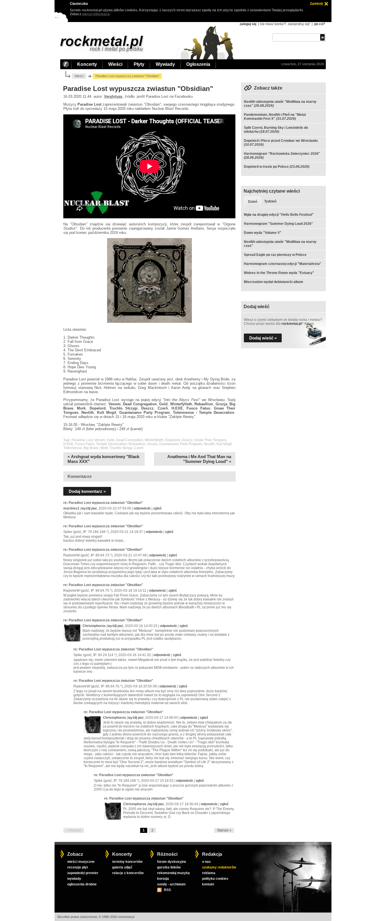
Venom (99, 440)
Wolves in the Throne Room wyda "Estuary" (279, 273)
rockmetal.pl (291, 324)
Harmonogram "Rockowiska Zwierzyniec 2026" (282, 154)
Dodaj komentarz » (87, 491)
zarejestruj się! (299, 24)
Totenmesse (72, 448)
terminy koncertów (127, 862)
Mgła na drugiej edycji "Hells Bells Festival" (279, 215)
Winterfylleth (154, 440)
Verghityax (113, 96)
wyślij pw (88, 508)
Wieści (115, 64)
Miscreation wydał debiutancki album (273, 282)
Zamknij (316, 4)
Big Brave (91, 448)
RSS (167, 890)
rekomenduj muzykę (173, 873)
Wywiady (165, 64)
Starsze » (224, 830)
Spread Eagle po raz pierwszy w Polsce (275, 255)
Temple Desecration (111, 444)
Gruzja (152, 444)
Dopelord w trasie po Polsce (266, 167)
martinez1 (71, 508)
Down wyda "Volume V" (262, 233)
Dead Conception (129, 440)
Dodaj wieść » (263, 338)
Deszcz (187, 440)
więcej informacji (95, 14)
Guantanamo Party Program (180, 444)
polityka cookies (215, 879)
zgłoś (157, 508)
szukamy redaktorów (219, 867)
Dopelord (172, 440)
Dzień (252, 202)
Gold (110, 440)
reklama (208, 873)
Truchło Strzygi (121, 448)
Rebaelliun (137, 444)
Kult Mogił (224, 444)
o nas (206, 862)
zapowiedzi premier (82, 873)
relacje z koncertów (128, 873)
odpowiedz (142, 508)
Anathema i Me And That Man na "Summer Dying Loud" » (199, 459)
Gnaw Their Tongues (210, 440)
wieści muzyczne (81, 862)
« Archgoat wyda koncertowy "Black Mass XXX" (103, 459)
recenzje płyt (77, 867)
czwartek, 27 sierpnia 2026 (302, 64)
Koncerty (87, 64)
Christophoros (94, 626)
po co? (319, 24)
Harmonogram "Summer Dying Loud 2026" (278, 224)
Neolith (209, 444)
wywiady (74, 879)
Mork (104, 448)
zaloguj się (248, 24)
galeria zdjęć (122, 867)
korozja (163, 879)
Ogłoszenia (198, 64)
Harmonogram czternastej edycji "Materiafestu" (282, 264)
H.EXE (68, 444)
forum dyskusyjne (171, 862)
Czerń (139, 448)
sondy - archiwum (171, 884)
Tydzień (270, 201)
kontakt (208, 884)
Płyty (139, 64)
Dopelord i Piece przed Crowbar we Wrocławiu (281, 141)
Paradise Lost (82, 440)
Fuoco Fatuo (84, 444)
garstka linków (169, 867)
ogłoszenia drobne (82, 884)
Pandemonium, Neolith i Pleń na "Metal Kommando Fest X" (275, 117)
